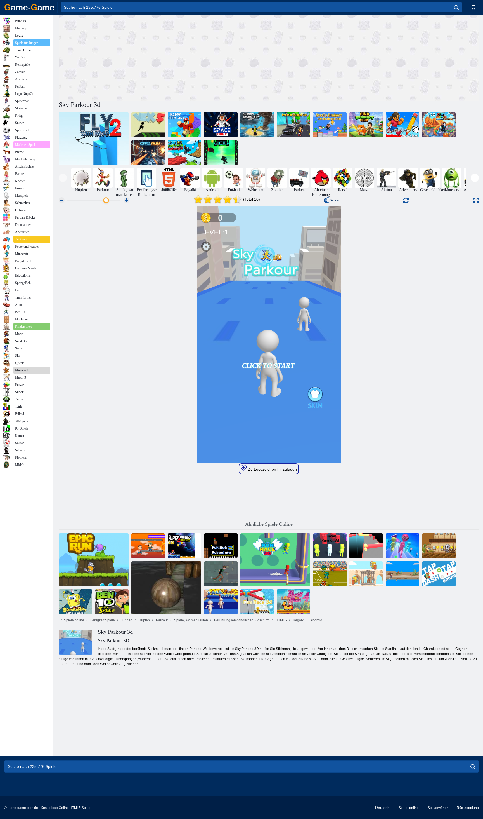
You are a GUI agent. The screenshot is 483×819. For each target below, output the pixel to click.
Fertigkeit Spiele (102, 620)
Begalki (298, 620)
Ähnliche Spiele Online (269, 524)
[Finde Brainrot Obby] (366, 124)
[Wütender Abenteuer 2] (221, 545)
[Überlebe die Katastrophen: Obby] (257, 124)
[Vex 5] (148, 124)
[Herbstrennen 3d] (221, 601)
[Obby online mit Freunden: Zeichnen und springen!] (402, 124)
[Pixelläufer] (148, 545)
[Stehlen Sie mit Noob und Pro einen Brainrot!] (330, 124)
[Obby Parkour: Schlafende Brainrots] (439, 124)
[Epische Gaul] (366, 573)
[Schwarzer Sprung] (221, 152)
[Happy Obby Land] (184, 124)
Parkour (161, 620)
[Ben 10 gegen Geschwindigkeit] (112, 601)
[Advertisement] (164, 57)
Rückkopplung (468, 808)
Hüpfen (144, 620)
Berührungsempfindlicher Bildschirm (241, 620)
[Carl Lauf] (148, 152)
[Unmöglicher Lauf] (402, 573)
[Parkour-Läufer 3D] (293, 124)
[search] (456, 7)
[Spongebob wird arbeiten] (75, 601)
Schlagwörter (438, 808)
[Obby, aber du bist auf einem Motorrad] (184, 152)
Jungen (126, 620)
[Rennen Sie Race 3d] (275, 559)
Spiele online (74, 620)
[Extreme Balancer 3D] (166, 587)
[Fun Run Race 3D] (402, 545)
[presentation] (63, 178)
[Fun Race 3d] (366, 545)
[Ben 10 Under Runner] (221, 573)
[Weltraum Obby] (221, 124)
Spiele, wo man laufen (190, 620)
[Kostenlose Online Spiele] (29, 7)
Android (316, 620)
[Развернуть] (476, 200)
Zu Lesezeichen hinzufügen (272, 469)
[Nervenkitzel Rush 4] (293, 601)
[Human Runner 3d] (330, 545)
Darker (334, 200)
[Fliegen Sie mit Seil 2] (94, 138)
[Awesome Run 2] (330, 573)
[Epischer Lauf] (94, 559)
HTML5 (281, 620)
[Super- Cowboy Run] (439, 545)
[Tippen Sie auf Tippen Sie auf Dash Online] (439, 573)
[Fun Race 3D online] (257, 601)
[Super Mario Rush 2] (184, 545)
